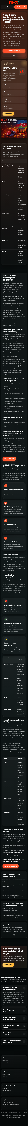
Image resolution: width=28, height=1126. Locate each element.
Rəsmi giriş (5, 1060)
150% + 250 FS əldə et (14, 50)
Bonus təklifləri (6, 1065)
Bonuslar (5, 1088)
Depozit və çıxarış (7, 1090)
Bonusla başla (8, 113)
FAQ (4, 1093)
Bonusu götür (8, 964)
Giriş (14, 55)
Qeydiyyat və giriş (7, 1079)
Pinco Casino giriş (9, 458)
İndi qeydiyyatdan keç (10, 866)
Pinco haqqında (6, 1074)
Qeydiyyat (5, 1063)
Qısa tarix (5, 1076)
